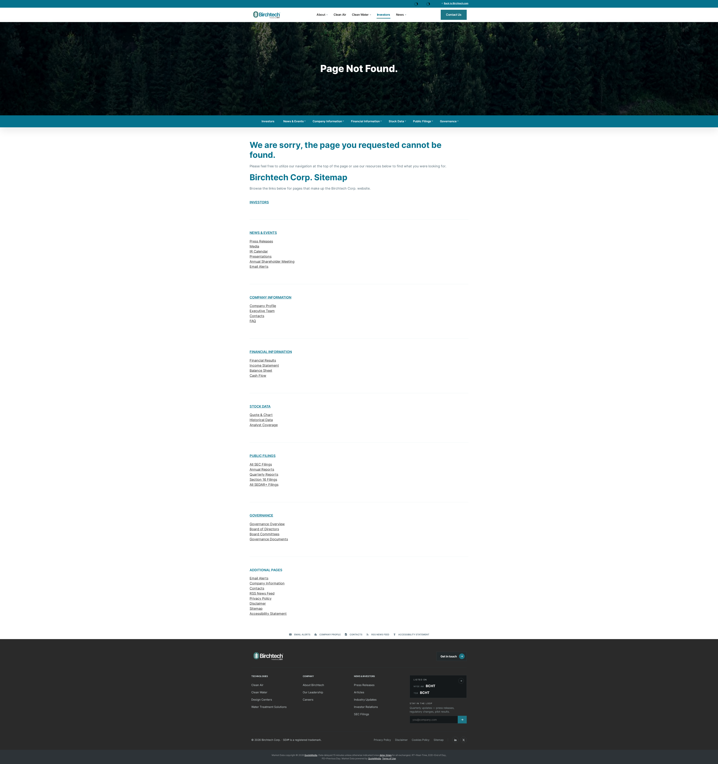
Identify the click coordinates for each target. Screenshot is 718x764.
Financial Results (263, 360)
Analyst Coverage (264, 425)
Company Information (329, 121)
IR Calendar (259, 251)
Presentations (260, 256)
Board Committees (264, 534)
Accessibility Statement (268, 614)
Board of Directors (264, 529)
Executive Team (262, 311)
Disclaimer (258, 603)
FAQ (253, 321)
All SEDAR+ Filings (264, 485)
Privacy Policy (260, 598)
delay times (386, 755)
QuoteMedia (310, 755)
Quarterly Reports (264, 474)
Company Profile (263, 306)
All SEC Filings (261, 464)
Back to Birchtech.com (454, 3)
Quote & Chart (261, 415)
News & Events (294, 121)
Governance (449, 121)
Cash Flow (258, 376)
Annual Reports (262, 469)
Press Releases (261, 241)
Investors (268, 121)
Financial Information (366, 121)
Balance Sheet (261, 370)
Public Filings (423, 121)
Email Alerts (259, 267)
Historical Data (261, 420)
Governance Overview (267, 524)
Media (254, 246)
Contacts (257, 316)
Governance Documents (269, 539)
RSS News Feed (262, 593)
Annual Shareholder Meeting (272, 261)
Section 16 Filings (263, 479)
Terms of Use (389, 758)
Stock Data (398, 121)
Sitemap (256, 608)
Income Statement (264, 365)
